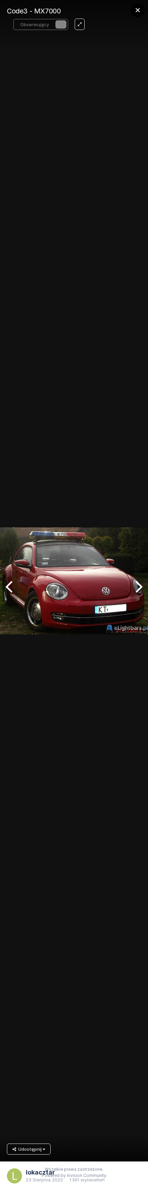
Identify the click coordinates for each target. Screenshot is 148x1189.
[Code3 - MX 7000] (9, 585)
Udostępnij (29, 1149)
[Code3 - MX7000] (139, 585)
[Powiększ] (80, 24)
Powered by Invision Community (74, 1175)
